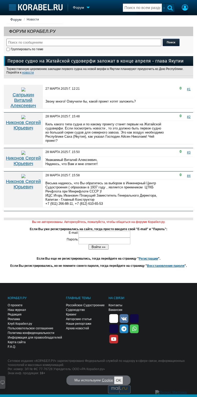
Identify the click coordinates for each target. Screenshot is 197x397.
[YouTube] (114, 338)
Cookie (107, 380)
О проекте (15, 305)
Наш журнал (17, 310)
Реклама (14, 319)
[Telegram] (124, 328)
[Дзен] (114, 318)
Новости (33, 19)
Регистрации (148, 258)
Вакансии (115, 310)
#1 (189, 89)
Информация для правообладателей (35, 337)
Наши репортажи (78, 323)
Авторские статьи (79, 319)
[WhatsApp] (134, 328)
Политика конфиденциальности (31, 333)
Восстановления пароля (165, 266)
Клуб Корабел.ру (20, 323)
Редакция (15, 314)
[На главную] (36, 7)
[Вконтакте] (124, 318)
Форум (16, 19)
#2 (189, 117)
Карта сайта (17, 342)
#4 (189, 176)
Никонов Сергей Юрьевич (23, 125)
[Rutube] (134, 318)
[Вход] (185, 8)
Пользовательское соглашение (30, 328)
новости (28, 72)
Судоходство (75, 310)
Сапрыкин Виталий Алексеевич (23, 100)
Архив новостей (77, 328)
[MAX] (114, 328)
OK (118, 380)
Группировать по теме (27, 49)
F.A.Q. (12, 347)
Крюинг (71, 314)
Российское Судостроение (85, 305)
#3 (189, 152)
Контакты (115, 305)
